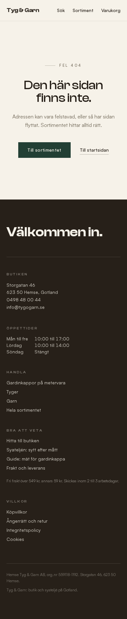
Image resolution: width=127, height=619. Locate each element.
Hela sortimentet (24, 410)
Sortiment (83, 10)
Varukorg (110, 10)
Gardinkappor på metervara (36, 382)
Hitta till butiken (23, 440)
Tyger (12, 391)
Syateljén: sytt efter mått (32, 449)
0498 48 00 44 (24, 299)
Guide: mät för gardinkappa (36, 458)
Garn (12, 401)
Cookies (15, 539)
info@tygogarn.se (26, 307)
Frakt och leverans (26, 468)
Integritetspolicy (24, 530)
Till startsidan (94, 150)
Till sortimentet (44, 150)
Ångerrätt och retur (27, 521)
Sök (61, 10)
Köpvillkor (17, 512)
